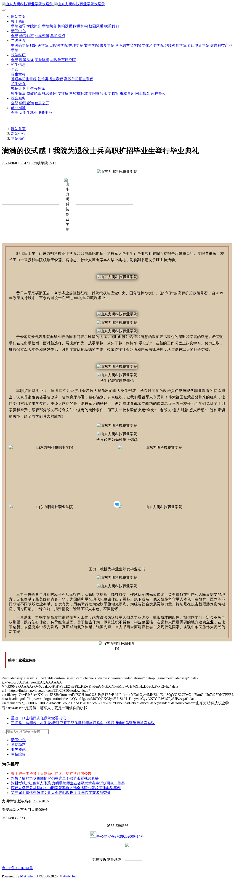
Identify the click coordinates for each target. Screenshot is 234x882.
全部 (14, 36)
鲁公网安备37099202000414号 (120, 836)
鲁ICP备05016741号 (17, 868)
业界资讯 (18, 749)
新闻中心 (18, 134)
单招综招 (18, 754)
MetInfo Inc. (68, 876)
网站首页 (18, 17)
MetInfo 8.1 (29, 876)
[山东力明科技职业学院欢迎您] (117, 4)
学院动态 (18, 138)
